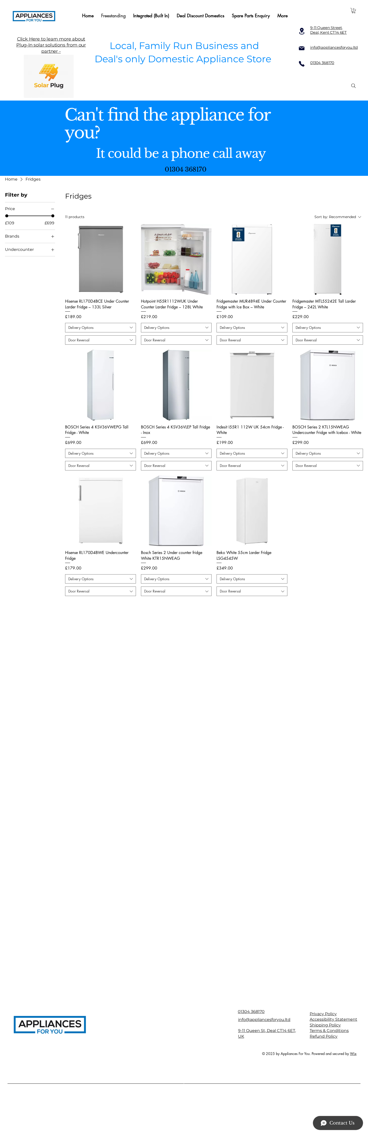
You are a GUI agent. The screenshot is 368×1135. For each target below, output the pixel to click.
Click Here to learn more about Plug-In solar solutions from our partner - (51, 45)
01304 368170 (322, 62)
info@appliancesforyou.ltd (264, 1019)
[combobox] (100, 327)
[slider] (7, 216)
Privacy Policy (323, 1013)
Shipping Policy (325, 1025)
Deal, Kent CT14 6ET (328, 32)
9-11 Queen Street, (326, 27)
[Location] (301, 31)
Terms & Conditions (329, 1030)
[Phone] (301, 64)
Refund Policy (323, 1036)
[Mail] (301, 48)
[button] (353, 10)
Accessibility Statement (333, 1019)
